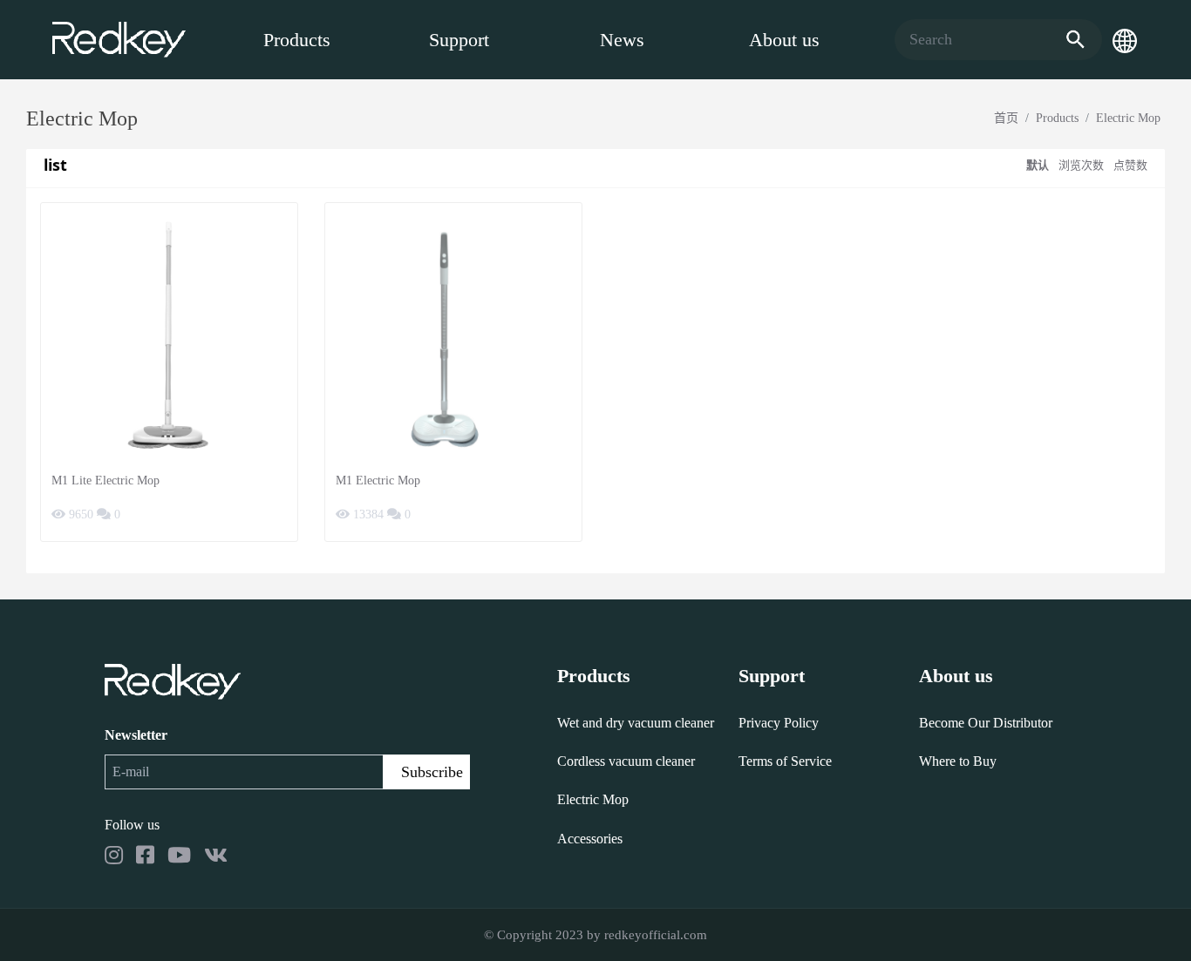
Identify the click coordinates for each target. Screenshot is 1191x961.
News (622, 40)
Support (459, 40)
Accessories (590, 838)
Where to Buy (958, 761)
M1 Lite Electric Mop (105, 480)
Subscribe (432, 772)
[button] (1125, 40)
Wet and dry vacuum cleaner (635, 722)
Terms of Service (785, 761)
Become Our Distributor (985, 722)
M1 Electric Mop (378, 480)
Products (296, 40)
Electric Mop (1128, 118)
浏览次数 (1081, 165)
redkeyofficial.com (655, 935)
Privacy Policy (778, 722)
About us (784, 40)
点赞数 (1130, 165)
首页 (1006, 118)
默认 (1037, 165)
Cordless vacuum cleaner (626, 761)
